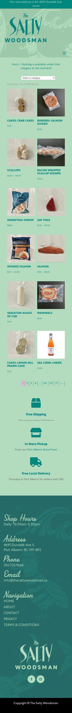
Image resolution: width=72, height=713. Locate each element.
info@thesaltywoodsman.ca (25, 580)
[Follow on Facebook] (31, 679)
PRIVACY (10, 619)
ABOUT (9, 607)
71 (56, 383)
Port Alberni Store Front (42, 450)
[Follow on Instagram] (40, 679)
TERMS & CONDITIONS (21, 625)
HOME (9, 601)
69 (45, 383)
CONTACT (11, 613)
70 (50, 383)
